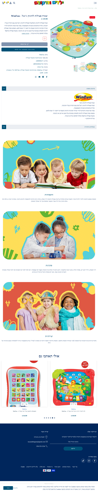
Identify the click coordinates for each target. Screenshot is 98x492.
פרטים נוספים (25, 33)
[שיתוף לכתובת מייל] (39, 77)
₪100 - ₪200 (44, 73)
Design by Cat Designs (49, 483)
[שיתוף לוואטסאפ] (36, 77)
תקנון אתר (57, 467)
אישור (8, 488)
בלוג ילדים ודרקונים (32, 467)
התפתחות (49, 195)
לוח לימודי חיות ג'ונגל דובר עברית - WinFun (73, 411)
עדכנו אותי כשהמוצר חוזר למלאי (25, 49)
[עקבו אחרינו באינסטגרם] (89, 461)
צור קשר (74, 467)
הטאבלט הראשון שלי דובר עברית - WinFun (24, 411)
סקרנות (49, 265)
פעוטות (9, 70)
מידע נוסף (15, 488)
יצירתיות (49, 336)
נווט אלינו (42, 467)
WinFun (41, 54)
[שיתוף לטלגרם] (43, 77)
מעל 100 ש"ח (16, 70)
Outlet (23, 467)
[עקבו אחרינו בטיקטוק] (83, 461)
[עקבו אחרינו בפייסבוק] (95, 461)
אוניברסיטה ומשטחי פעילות (34, 58)
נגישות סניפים (66, 467)
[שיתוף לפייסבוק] (47, 77)
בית (96, 8)
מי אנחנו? (49, 467)
